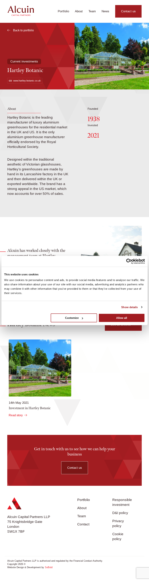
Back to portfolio (23, 30)
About (79, 11)
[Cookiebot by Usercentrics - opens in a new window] (129, 261)
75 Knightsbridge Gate (24, 522)
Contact (83, 524)
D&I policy (120, 513)
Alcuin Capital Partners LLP (28, 517)
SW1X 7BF (16, 531)
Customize (72, 317)
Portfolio (63, 11)
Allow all (121, 317)
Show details (129, 307)
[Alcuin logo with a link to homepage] (20, 14)
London (13, 526)
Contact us (128, 11)
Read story (16, 415)
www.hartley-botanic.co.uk (27, 80)
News (105, 11)
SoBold (49, 567)
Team (92, 11)
